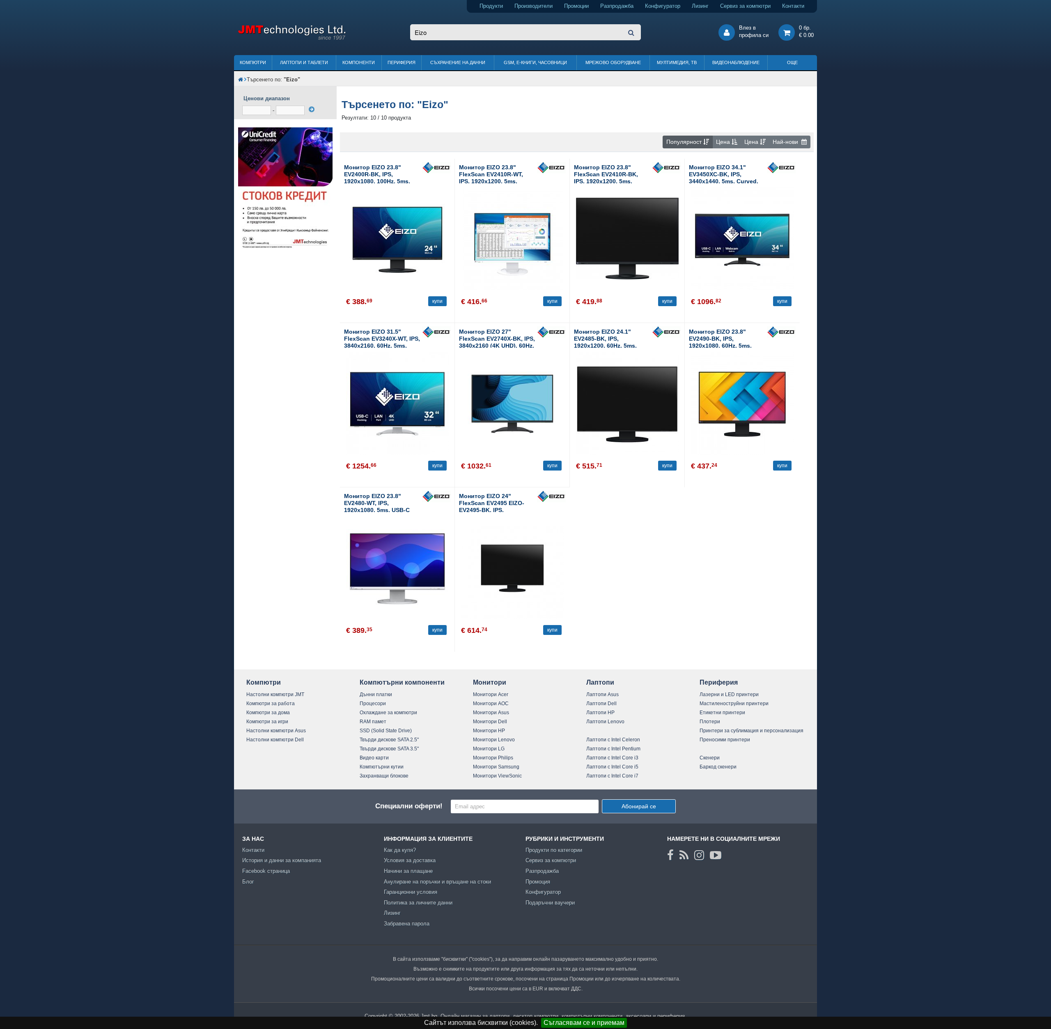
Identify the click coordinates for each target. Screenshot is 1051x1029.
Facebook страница (266, 871)
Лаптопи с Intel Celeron (613, 740)
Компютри (253, 62)
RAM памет (373, 721)
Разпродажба (616, 6)
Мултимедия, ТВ (677, 62)
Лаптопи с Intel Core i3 (612, 758)
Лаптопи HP (600, 712)
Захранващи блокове (384, 776)
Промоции (576, 6)
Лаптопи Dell (601, 703)
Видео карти (374, 758)
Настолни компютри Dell (275, 740)
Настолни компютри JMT (275, 694)
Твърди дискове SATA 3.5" (389, 749)
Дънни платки (376, 694)
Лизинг (700, 6)
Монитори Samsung (496, 767)
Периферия (401, 62)
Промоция (538, 882)
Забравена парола (406, 924)
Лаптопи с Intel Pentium (613, 749)
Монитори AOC (491, 703)
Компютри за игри (267, 721)
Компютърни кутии (382, 767)
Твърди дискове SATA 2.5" (389, 740)
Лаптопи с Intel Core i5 (612, 767)
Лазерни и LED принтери (729, 694)
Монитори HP (489, 731)
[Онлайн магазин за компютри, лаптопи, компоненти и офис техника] (291, 38)
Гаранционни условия (410, 892)
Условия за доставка (410, 860)
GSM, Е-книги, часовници (535, 62)
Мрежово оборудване (613, 62)
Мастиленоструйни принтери (734, 703)
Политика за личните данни (418, 903)
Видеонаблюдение (736, 62)
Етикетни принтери (722, 712)
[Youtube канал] (715, 855)
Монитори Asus (491, 712)
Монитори (489, 682)
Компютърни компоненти (402, 682)
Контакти (793, 6)
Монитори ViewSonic (497, 776)
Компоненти (358, 62)
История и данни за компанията (281, 860)
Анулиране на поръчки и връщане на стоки (437, 882)
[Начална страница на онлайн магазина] (240, 79)
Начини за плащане (408, 871)
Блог (248, 882)
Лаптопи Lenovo (605, 721)
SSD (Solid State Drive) (386, 731)
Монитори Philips (493, 758)
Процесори (373, 703)
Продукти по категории (554, 850)
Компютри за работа (270, 703)
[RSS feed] (683, 855)
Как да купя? (400, 850)
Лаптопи (600, 682)
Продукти (491, 6)
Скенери (710, 758)
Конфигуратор (662, 6)
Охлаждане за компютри (388, 712)
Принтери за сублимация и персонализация (751, 731)
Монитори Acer (490, 694)
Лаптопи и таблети (304, 62)
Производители (533, 6)
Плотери (710, 721)
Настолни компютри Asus (276, 731)
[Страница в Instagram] (699, 855)
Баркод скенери (718, 767)
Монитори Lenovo (494, 740)
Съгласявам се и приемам (584, 1022)
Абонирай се (639, 806)
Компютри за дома (268, 712)
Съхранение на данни (457, 62)
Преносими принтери (725, 740)
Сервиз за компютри (745, 6)
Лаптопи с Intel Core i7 (612, 776)
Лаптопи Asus (602, 694)
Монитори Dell (490, 721)
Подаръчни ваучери (550, 903)
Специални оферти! (409, 806)
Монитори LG (489, 749)
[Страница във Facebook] (670, 855)
